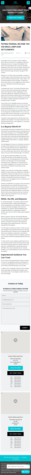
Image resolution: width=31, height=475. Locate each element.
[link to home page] (15, 2)
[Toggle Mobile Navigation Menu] (28, 2)
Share (28, 53)
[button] (15, 340)
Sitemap (24, 457)
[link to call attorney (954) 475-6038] (2, 2)
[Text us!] (25, 472)
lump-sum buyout (19, 108)
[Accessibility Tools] (29, 8)
